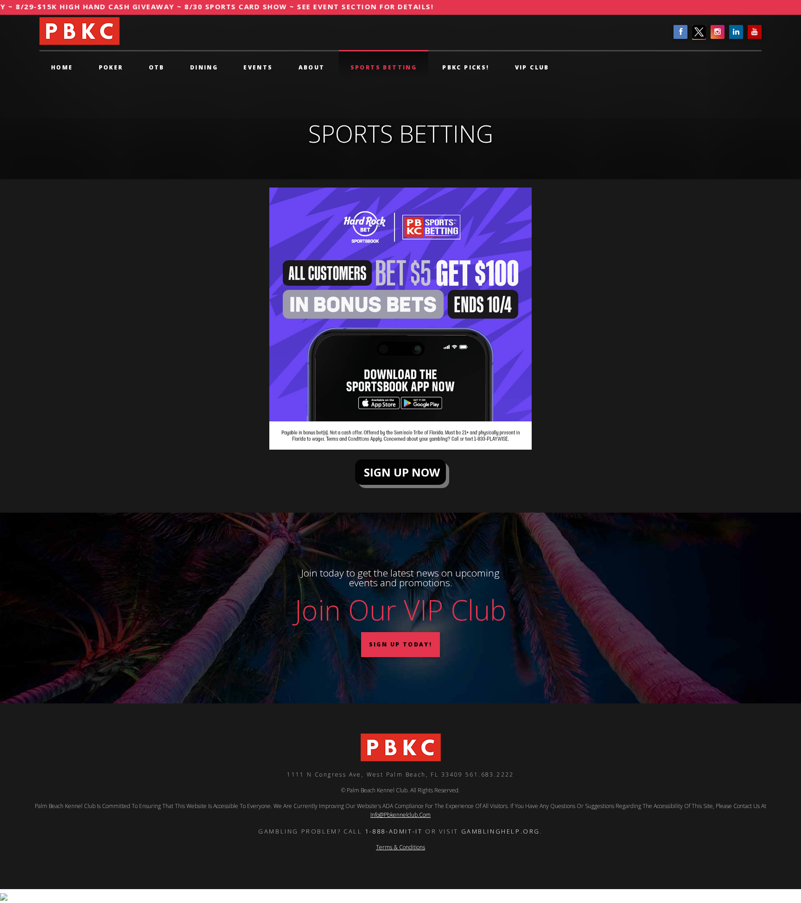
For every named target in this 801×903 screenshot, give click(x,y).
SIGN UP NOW (400, 472)
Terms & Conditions (400, 847)
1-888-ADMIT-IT (393, 831)
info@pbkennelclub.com (400, 815)
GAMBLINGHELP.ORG (500, 831)
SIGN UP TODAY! (400, 644)
